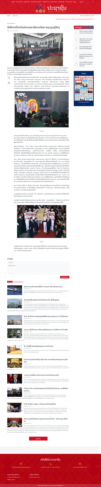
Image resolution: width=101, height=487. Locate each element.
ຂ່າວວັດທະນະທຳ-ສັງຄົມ (36, 1)
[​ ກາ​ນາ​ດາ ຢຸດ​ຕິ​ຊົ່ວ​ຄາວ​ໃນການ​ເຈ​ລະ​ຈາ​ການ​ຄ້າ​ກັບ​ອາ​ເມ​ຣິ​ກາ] (14, 379)
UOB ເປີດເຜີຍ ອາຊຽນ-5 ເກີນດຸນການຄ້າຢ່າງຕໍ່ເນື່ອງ (40, 404)
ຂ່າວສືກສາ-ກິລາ (46, 1)
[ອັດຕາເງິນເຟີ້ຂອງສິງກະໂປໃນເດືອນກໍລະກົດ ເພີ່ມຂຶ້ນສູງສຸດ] (14, 303)
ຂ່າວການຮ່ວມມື (69, 1)
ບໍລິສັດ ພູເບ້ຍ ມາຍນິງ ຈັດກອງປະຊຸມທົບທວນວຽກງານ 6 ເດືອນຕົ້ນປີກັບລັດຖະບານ (85, 40)
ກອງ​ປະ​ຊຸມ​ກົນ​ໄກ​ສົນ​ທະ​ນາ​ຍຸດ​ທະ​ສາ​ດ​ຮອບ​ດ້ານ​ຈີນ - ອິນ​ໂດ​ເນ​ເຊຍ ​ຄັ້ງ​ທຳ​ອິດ (46, 420)
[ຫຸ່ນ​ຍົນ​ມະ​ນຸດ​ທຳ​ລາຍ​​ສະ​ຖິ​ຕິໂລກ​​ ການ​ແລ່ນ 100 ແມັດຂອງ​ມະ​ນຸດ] (14, 290)
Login (74, 1)
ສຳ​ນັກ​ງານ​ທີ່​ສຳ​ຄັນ (34, 474)
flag (8, 1)
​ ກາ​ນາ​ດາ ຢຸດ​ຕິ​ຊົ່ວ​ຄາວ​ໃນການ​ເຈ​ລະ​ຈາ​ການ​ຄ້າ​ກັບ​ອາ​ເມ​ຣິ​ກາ (41, 375)
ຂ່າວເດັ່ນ (13, 1)
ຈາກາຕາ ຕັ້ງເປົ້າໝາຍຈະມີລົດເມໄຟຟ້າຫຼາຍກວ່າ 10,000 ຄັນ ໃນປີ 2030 (46, 329)
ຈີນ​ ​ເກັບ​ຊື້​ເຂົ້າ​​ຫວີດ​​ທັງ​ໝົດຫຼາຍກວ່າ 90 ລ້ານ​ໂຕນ (39, 346)
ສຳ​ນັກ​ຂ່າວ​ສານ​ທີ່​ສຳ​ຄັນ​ (13, 474)
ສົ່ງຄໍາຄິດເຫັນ (65, 277)
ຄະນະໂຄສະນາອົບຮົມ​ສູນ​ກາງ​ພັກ (13, 477)
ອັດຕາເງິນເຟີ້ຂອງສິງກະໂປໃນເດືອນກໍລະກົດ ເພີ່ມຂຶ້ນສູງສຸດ (41, 300)
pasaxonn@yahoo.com (81, 467)
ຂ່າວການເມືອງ (19, 1)
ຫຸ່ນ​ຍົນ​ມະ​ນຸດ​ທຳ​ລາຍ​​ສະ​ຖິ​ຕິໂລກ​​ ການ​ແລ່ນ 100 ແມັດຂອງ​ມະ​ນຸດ (43, 286)
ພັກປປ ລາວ (15, 15)
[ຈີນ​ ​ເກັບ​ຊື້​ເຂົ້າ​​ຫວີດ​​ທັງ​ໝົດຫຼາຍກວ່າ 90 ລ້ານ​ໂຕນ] (14, 350)
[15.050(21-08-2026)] (84, 88)
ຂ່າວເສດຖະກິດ (27, 1)
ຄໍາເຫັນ (10, 258)
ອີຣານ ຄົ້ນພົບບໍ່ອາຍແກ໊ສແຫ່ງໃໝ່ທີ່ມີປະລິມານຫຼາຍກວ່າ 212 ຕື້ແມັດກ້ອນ (46, 316)
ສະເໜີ (8, 15)
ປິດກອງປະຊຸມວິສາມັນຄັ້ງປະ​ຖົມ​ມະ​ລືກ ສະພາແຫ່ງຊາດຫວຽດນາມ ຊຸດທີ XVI (46, 360)
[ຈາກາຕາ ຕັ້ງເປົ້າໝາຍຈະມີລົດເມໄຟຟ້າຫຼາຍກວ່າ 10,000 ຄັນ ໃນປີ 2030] (14, 333)
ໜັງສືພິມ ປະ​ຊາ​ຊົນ (11, 479)
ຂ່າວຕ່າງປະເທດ (53, 1)
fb (9, 78)
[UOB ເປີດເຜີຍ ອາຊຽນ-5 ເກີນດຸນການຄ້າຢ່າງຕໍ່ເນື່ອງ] (14, 407)
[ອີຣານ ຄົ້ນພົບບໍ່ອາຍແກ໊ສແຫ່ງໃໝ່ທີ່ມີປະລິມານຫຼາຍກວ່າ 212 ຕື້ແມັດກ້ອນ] (14, 320)
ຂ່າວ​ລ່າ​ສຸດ (78, 27)
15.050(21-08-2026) (84, 102)
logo (50, 8)
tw (9, 83)
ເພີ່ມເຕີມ (38, 439)
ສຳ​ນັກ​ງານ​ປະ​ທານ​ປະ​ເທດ (34, 477)
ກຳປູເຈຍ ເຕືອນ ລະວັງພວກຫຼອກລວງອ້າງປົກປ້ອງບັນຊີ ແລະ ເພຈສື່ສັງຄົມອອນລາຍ (46, 389)
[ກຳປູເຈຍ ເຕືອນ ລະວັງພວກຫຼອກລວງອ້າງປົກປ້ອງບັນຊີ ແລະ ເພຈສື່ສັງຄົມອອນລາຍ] (14, 392)
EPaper (83, 73)
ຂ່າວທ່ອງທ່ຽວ (61, 1)
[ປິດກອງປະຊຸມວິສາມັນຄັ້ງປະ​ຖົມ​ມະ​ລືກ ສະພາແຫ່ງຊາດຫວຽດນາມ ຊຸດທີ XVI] (14, 363)
